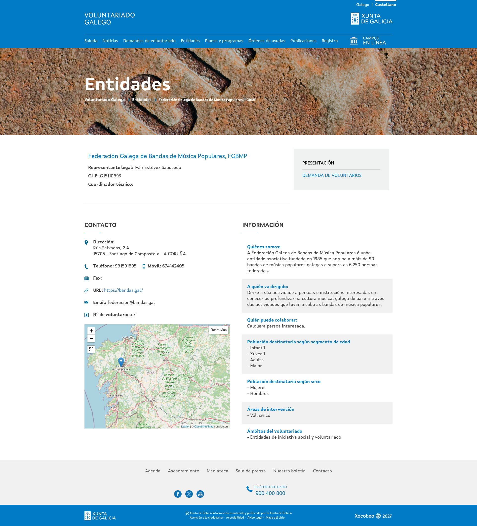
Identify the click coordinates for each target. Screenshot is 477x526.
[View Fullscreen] (91, 349)
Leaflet (185, 426)
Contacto (322, 471)
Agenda (152, 471)
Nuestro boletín (289, 471)
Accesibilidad (235, 517)
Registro (330, 41)
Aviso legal (254, 517)
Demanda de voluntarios (331, 175)
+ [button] (91, 331)
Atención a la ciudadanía (206, 517)
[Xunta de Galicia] (372, 19)
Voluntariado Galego (104, 100)
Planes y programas (224, 41)
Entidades (190, 41)
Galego (362, 5)
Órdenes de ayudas (266, 41)
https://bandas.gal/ (123, 290)
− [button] (91, 338)
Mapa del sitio (275, 517)
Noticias (110, 41)
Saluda (90, 41)
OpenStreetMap (203, 426)
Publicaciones (303, 41)
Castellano (385, 5)
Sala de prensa (251, 471)
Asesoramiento (183, 471)
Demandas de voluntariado (149, 41)
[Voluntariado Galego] (111, 19)
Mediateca (217, 471)
